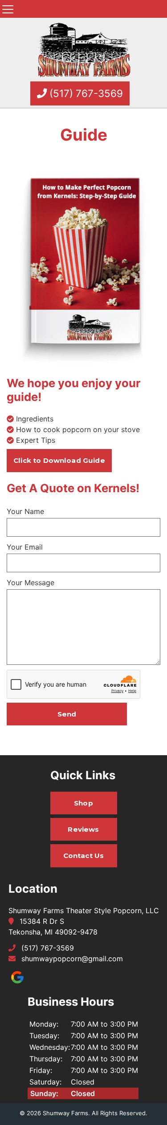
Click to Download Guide (59, 460)
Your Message (30, 582)
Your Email (25, 546)
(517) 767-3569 (85, 93)
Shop (83, 803)
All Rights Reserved (119, 1113)
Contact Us (83, 855)
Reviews (83, 829)
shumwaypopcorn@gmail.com (72, 958)
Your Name (25, 511)
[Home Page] (83, 50)
